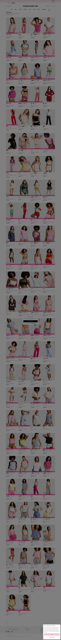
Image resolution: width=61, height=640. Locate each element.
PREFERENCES (51, 637)
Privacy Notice (53, 631)
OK (51, 634)
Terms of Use (57, 631)
